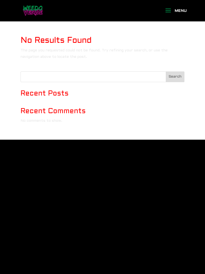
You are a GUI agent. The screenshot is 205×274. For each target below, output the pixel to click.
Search (175, 76)
